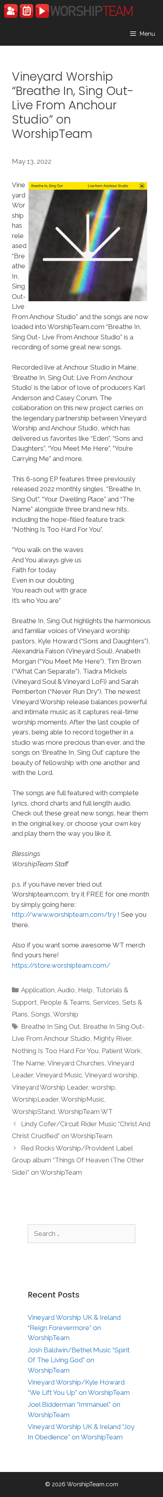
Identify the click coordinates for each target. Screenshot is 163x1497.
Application (38, 990)
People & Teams (65, 1002)
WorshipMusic (82, 1099)
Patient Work (121, 1051)
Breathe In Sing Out (50, 1026)
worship (103, 1087)
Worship (65, 1014)
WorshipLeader (35, 1099)
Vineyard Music (59, 1075)
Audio (66, 990)
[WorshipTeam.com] (68, 11)
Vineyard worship (111, 1075)
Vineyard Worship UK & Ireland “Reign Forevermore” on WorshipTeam (74, 1327)
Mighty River (112, 1038)
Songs (40, 1014)
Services (106, 1002)
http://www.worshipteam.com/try (64, 914)
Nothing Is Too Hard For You (55, 1051)
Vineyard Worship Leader (50, 1087)
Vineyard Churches (75, 1063)
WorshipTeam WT (85, 1111)
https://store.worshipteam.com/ (61, 965)
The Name (28, 1063)
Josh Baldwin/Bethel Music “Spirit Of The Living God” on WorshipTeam (79, 1360)
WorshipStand (33, 1111)
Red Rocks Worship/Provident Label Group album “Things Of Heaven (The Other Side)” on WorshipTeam (78, 1160)
